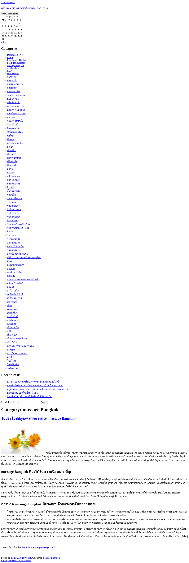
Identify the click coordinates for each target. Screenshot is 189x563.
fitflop (10, 57)
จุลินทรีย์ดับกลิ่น (15, 121)
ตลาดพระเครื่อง (15, 143)
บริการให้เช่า (14, 180)
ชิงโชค (10, 135)
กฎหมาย (11, 76)
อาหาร (10, 287)
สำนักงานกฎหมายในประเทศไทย (24, 257)
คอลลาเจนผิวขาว (16, 110)
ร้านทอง (11, 235)
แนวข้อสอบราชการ (17, 353)
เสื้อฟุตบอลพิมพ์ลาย (17, 338)
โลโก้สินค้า (13, 364)
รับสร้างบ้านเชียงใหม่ (18, 228)
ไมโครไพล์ (12, 368)
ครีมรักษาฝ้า (13, 102)
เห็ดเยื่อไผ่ (12, 342)
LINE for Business (16, 63)
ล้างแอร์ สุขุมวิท (15, 246)
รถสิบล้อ (11, 194)
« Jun (3, 42)
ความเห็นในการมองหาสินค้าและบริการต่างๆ (24, 8)
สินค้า (10, 261)
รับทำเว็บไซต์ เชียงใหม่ (19, 224)
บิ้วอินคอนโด (14, 191)
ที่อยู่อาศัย (12, 165)
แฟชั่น (10, 357)
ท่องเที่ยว (11, 150)
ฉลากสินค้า (13, 124)
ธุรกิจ (10, 169)
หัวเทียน (11, 276)
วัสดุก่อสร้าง (13, 250)
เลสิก (9, 331)
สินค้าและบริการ (15, 265)
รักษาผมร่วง (13, 206)
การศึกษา (12, 87)
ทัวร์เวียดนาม (14, 158)
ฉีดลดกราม (13, 128)
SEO (9, 71)
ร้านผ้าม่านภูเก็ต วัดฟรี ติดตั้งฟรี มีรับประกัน (29, 396)
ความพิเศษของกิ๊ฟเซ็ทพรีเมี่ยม (22, 393)
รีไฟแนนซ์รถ (13, 239)
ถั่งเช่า (10, 147)
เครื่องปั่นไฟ (13, 290)
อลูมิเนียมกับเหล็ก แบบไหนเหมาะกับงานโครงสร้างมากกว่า (37, 389)
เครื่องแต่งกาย (14, 298)
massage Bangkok (15, 65)
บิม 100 (10, 187)
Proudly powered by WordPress (16, 560)
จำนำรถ (11, 117)
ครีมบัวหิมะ (13, 99)
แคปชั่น (11, 349)
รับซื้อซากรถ (13, 213)
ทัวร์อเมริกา (13, 154)
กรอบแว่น (12, 80)
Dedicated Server (15, 55)
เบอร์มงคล (12, 320)
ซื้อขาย (10, 139)
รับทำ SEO (12, 220)
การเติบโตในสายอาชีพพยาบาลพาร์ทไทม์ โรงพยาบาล (35, 385)
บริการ (10, 172)
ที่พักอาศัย (12, 161)
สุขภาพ (11, 268)
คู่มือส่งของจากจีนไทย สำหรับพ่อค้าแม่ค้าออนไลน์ (33, 381)
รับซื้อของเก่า (14, 209)
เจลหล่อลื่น (12, 301)
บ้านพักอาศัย (13, 183)
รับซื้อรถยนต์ (13, 217)
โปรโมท (11, 360)
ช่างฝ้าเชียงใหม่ (15, 132)
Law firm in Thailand (17, 60)
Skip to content (8, 2)
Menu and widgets (10, 14)
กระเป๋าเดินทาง (15, 84)
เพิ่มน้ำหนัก (13, 327)
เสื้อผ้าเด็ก (12, 335)
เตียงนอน (12, 309)
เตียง (9, 305)
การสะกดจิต (13, 91)
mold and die (13, 68)
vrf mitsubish (13, 73)
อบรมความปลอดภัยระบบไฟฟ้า (23, 279)
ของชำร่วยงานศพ (16, 95)
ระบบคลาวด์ (13, 202)
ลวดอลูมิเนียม (14, 242)
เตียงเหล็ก (12, 313)
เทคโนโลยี (12, 316)
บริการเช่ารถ (14, 176)
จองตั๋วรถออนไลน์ (16, 113)
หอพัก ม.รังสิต (14, 272)
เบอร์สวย (11, 324)
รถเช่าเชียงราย (14, 198)
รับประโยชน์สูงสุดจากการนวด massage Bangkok (38, 418)
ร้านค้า (10, 231)
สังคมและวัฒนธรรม (17, 254)
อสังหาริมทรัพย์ (15, 283)
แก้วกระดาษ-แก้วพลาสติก (20, 346)
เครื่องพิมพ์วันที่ (15, 294)
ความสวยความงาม (17, 106)
